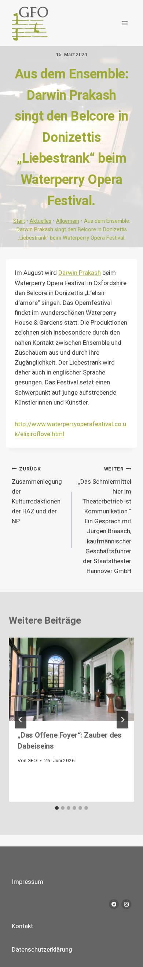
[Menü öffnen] (124, 23)
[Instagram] (126, 904)
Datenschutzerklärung (42, 949)
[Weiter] (122, 719)
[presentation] (71, 679)
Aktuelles (40, 221)
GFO (32, 760)
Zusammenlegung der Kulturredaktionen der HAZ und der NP (37, 495)
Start (19, 221)
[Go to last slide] (20, 719)
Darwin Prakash (79, 272)
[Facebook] (114, 904)
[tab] (57, 808)
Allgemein (67, 221)
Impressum (27, 881)
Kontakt (22, 926)
